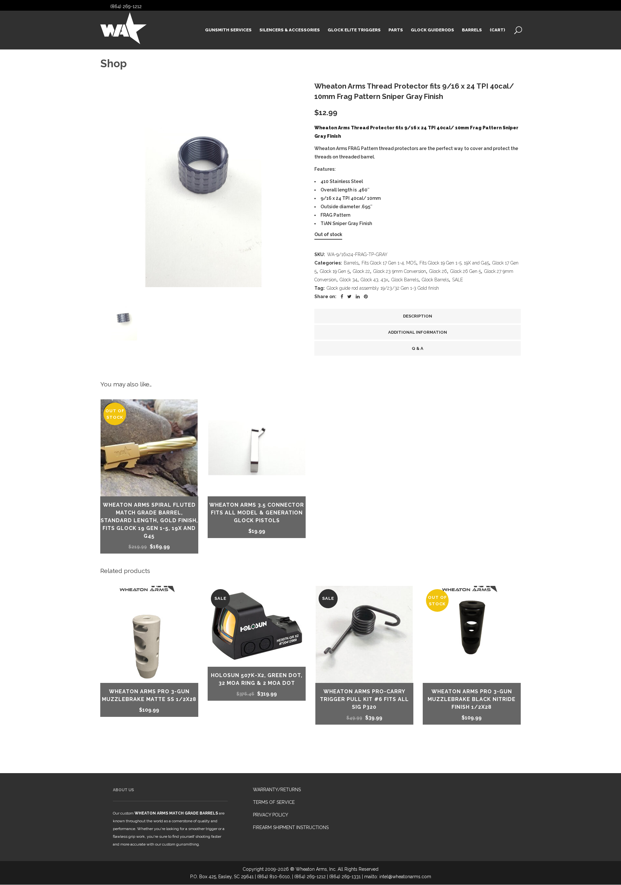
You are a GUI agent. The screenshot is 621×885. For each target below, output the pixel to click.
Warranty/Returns (277, 789)
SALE (457, 279)
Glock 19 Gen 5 (335, 271)
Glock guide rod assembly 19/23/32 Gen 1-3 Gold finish (383, 288)
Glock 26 (438, 271)
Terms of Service (274, 802)
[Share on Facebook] (342, 296)
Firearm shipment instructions (291, 827)
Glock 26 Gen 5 (465, 271)
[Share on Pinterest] (366, 296)
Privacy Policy (270, 814)
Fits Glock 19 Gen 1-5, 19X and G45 (454, 262)
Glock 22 (361, 271)
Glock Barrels (405, 279)
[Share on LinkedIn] (358, 296)
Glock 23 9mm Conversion (399, 271)
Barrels (351, 262)
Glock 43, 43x (374, 279)
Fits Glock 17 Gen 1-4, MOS (389, 262)
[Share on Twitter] (349, 296)
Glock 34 (348, 279)
